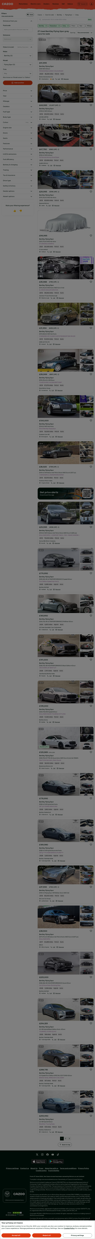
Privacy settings (77, 1235)
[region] (47, 1229)
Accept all (16, 1235)
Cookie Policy (69, 1228)
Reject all (47, 1235)
